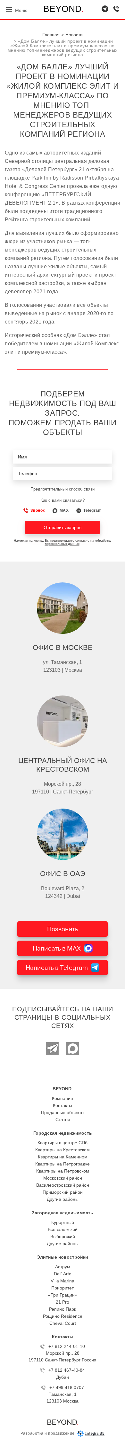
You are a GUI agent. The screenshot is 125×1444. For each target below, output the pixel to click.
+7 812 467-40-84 (66, 1370)
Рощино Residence (62, 1316)
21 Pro (62, 1302)
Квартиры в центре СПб (63, 1142)
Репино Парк (62, 1309)
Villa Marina (62, 1280)
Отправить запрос (62, 527)
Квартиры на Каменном (63, 1156)
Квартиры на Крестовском (62, 1149)
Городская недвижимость (62, 1133)
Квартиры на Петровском (62, 1171)
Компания (62, 1098)
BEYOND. (63, 1088)
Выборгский (62, 1236)
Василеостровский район (62, 1185)
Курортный (62, 1222)
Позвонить (62, 929)
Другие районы (63, 1199)
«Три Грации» (62, 1295)
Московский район (62, 1178)
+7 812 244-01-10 (66, 1346)
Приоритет (62, 1287)
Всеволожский (63, 1229)
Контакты (62, 1105)
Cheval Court (62, 1323)
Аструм (62, 1266)
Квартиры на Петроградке (62, 1163)
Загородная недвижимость (62, 1212)
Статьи (62, 1119)
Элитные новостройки (62, 1257)
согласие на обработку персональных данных (78, 542)
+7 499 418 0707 (66, 1387)
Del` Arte (62, 1273)
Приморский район (63, 1192)
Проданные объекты (62, 1112)
